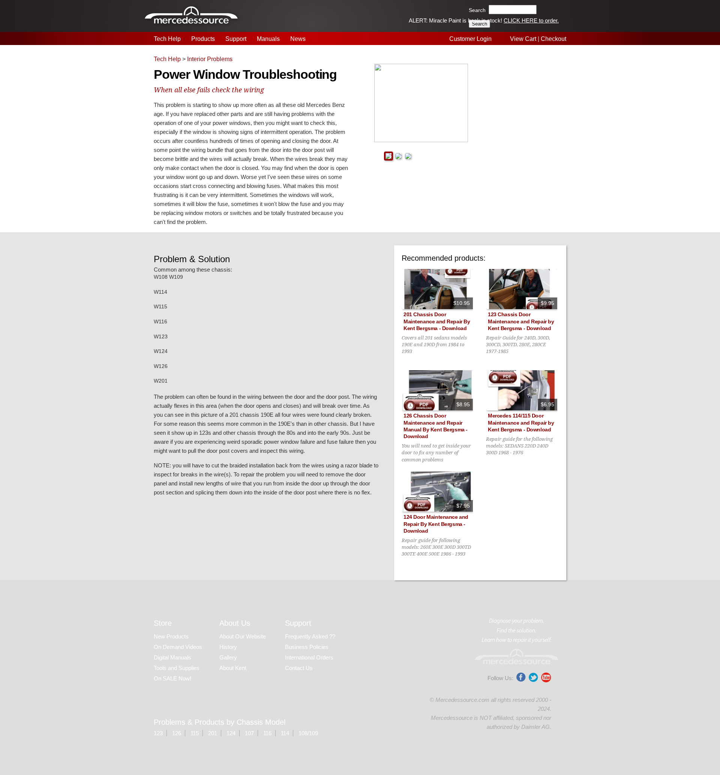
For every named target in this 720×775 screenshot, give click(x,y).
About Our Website (242, 636)
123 (158, 733)
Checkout (553, 39)
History (228, 647)
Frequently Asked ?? (310, 636)
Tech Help (167, 39)
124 (231, 733)
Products (203, 39)
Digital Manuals (172, 657)
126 (176, 733)
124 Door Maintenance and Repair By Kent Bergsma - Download (436, 523)
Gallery (228, 657)
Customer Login (470, 39)
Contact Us (299, 668)
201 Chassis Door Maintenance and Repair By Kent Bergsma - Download (437, 321)
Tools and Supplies (177, 668)
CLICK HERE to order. (531, 20)
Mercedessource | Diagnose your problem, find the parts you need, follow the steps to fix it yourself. (192, 16)
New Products (171, 636)
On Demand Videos (179, 647)
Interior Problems (209, 59)
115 (194, 733)
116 (267, 733)
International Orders (309, 657)
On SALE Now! (172, 678)
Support (235, 39)
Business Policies (306, 647)
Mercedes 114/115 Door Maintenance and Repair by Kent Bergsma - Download (521, 422)
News (298, 39)
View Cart (523, 39)
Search (477, 10)
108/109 (308, 733)
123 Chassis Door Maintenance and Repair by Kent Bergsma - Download (521, 321)
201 (212, 733)
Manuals (268, 39)
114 (285, 733)
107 (249, 733)
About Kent (232, 668)
